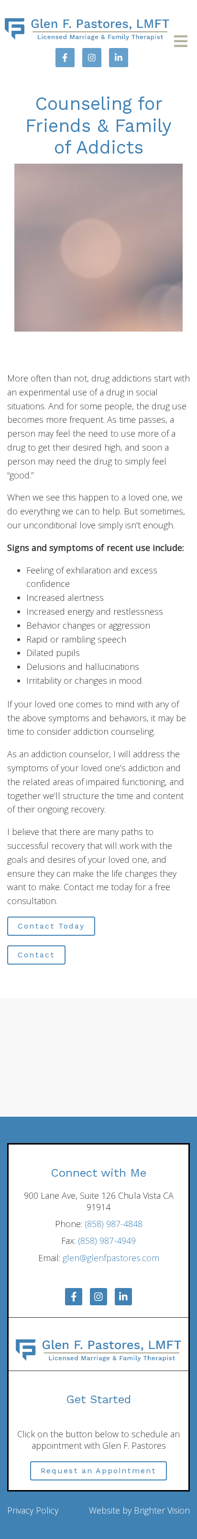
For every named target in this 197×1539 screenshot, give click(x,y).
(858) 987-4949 (107, 1240)
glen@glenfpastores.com (111, 1258)
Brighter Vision (162, 1510)
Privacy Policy (32, 1510)
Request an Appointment (98, 1470)
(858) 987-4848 (113, 1223)
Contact (36, 954)
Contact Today (51, 926)
